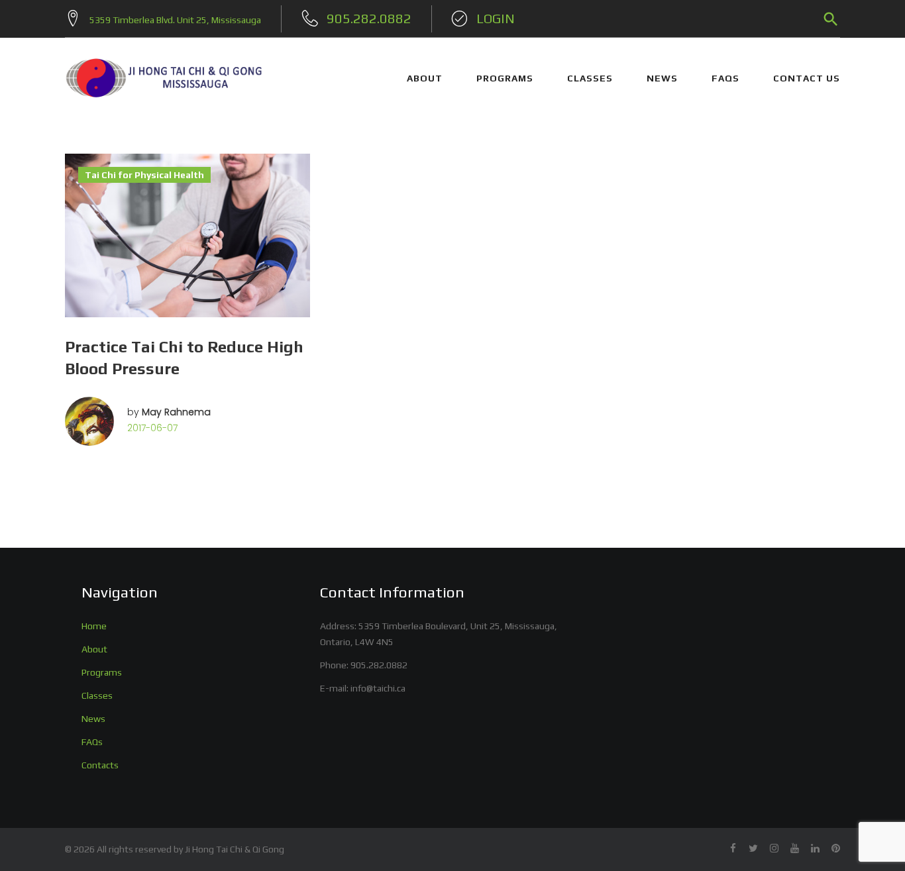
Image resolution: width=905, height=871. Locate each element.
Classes (97, 695)
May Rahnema (176, 412)
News (93, 718)
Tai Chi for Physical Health (144, 175)
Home (94, 626)
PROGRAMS (504, 78)
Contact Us (806, 78)
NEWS (662, 78)
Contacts (100, 765)
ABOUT (425, 78)
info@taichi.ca (377, 688)
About (94, 649)
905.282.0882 (378, 665)
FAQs (725, 78)
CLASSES (590, 78)
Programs (101, 672)
